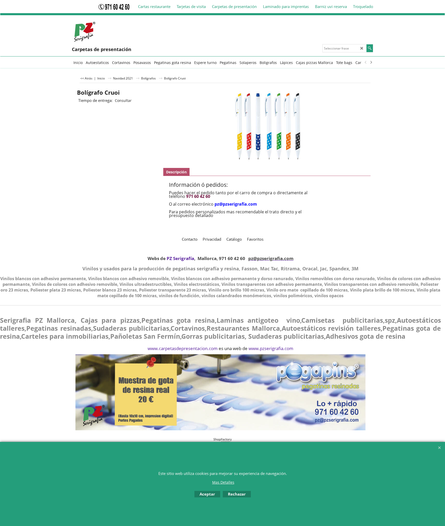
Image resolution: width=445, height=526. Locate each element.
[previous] (365, 62)
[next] (371, 62)
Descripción (176, 171)
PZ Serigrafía (180, 258)
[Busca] (369, 48)
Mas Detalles (223, 482)
